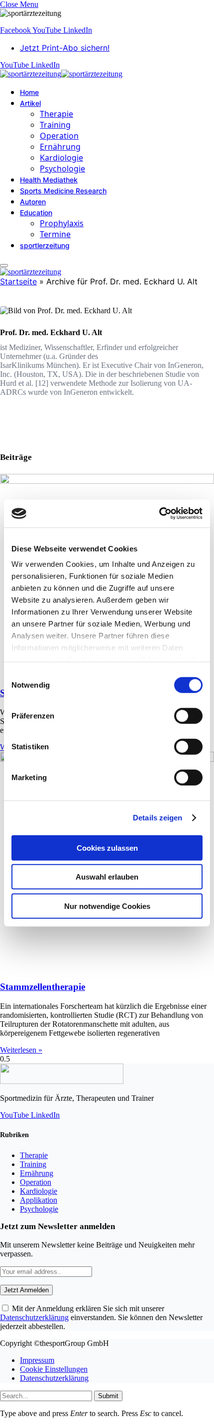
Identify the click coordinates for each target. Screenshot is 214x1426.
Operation (59, 135)
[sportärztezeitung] (61, 74)
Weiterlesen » (21, 1050)
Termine (55, 234)
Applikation (38, 1200)
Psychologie (62, 168)
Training (55, 124)
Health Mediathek (49, 180)
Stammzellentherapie (42, 986)
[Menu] (4, 265)
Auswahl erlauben (107, 877)
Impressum (37, 1360)
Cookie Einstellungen (54, 1369)
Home (29, 92)
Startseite (18, 281)
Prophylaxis (62, 223)
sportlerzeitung (45, 245)
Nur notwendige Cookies (107, 905)
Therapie (56, 113)
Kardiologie (61, 157)
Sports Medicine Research (63, 190)
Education (36, 212)
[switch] (188, 715)
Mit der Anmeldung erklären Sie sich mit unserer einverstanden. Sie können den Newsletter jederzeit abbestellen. (101, 1317)
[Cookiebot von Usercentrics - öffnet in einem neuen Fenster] (159, 513)
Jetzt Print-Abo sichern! (64, 48)
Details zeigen (157, 817)
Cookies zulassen (107, 847)
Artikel (30, 103)
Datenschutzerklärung (34, 1317)
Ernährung (60, 146)
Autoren (33, 201)
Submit (108, 1396)
